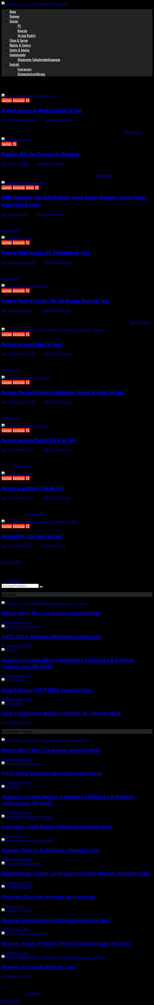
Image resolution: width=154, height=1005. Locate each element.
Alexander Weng (53, 546)
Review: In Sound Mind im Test (31, 344)
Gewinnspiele (17, 54)
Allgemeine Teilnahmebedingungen (39, 59)
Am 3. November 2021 (18, 449)
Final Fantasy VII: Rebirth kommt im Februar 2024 (61, 713)
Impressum (24, 69)
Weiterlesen (133, 132)
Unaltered (33, 993)
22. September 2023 (16, 699)
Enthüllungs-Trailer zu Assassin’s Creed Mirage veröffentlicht (75, 873)
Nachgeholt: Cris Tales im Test (32, 536)
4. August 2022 (13, 906)
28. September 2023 (16, 622)
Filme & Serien (19, 40)
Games (14, 21)
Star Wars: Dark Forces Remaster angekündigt (57, 826)
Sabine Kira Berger (59, 120)
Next (17, 581)
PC (19, 26)
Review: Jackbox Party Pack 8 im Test (39, 439)
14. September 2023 (16, 722)
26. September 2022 (16, 859)
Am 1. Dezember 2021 (18, 310)
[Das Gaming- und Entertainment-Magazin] (35, 4)
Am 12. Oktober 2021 (17, 546)
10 (11, 581)
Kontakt (14, 64)
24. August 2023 (13, 836)
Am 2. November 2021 (18, 497)
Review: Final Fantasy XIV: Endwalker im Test (45, 252)
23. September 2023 (16, 676)
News (13, 11)
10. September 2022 (16, 883)
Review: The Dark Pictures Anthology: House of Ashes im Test (63, 392)
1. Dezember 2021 (15, 953)
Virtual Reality (26, 35)
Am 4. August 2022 (15, 163)
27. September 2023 (16, 646)
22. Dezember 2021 (16, 929)
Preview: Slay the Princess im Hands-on (41, 153)
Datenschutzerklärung (31, 74)
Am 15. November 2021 (19, 402)
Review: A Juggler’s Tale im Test (33, 487)
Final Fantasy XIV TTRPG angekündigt (47, 689)
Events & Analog (19, 50)
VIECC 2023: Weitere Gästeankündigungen (52, 636)
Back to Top (11, 1001)
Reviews (14, 16)
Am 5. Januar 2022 (15, 214)
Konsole (22, 30)
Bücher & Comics (20, 45)
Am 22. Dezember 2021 (19, 262)
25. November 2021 (16, 976)
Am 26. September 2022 (19, 120)
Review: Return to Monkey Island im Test (42, 110)
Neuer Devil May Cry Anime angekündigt (51, 613)
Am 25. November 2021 (19, 354)
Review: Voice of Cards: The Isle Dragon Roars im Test (55, 300)
